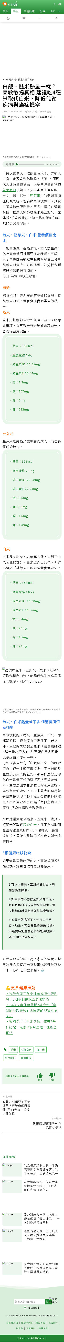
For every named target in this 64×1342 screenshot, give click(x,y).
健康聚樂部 (27, 1323)
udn (4, 79)
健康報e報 (34, 1307)
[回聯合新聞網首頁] (4, 4)
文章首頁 (30, 1328)
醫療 (42, 11)
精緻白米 (30, 824)
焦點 (5, 11)
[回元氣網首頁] (12, 4)
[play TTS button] (16, 164)
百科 (53, 11)
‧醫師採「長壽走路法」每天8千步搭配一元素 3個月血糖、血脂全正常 (31, 1027)
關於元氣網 (12, 1323)
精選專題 (40, 1323)
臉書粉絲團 (42, 259)
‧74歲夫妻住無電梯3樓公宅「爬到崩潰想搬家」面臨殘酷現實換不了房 (31, 1010)
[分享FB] (8, 18)
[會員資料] (54, 4)
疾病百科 (53, 1323)
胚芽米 (35, 195)
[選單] (60, 4)
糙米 (13, 1049)
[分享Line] (24, 18)
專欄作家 (43, 1328)
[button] (59, 11)
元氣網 (12, 79)
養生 (16, 11)
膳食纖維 (18, 355)
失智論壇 (29, 11)
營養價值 (9, 189)
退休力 (19, 1328)
